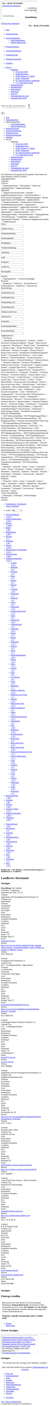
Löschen (4, 500)
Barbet (40, 340)
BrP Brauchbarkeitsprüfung (25, 418)
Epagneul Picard (24, 370)
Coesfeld (14, 590)
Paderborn (15, 731)
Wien (8, 865)
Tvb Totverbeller (23, 450)
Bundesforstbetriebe (11, 202)
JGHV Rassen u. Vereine (25, 76)
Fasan (31, 467)
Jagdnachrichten (12, 34)
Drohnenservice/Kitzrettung (31, 202)
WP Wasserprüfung (30, 462)
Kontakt (9, 1380)
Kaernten (9, 834)
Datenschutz (10, 1387)
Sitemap (9, 1393)
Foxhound (24, 372)
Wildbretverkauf (9, 222)
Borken (13, 581)
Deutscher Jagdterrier (11, 362)
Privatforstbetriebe (26, 214)
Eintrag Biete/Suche (18, 42)
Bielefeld (14, 568)
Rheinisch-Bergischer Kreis (21, 753)
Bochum (14, 573)
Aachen (14, 564)
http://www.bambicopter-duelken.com (15, 1215)
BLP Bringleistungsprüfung (35, 416)
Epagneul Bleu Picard (17, 367)
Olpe (13, 726)
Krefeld (14, 669)
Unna (13, 775)
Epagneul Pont (38, 370)
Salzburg (9, 847)
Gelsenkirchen (16, 625)
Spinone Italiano (24, 401)
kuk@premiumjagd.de (9, 1270)
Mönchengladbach (18, 709)
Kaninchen (20, 469)
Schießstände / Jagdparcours (28, 217)
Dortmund (15, 595)
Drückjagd (7, 495)
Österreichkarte (11, 825)
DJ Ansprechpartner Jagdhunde (28, 81)
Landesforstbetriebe (21, 212)
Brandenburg (11, 533)
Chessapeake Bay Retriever (19, 355)
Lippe (13, 682)
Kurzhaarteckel (38, 387)
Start (7, 30)
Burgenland (10, 829)
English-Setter (27, 365)
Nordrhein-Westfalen (14, 559)
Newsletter (10, 1391)
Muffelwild (38, 469)
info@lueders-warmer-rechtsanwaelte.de (16, 1165)
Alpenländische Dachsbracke (14, 340)
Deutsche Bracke (42, 360)
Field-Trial (34, 426)
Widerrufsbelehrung (13, 1385)
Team (8, 1378)
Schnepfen (17, 474)
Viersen (14, 779)
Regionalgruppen (12, 47)
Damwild (16, 467)
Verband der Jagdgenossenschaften (35, 219)
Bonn (13, 577)
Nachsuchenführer (32, 195)
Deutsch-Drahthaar (17, 358)
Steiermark (10, 851)
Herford (14, 647)
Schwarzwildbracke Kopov (34, 399)
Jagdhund (14, 70)
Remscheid (15, 740)
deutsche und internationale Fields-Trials (33, 421)
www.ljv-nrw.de (7, 1062)
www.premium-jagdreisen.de (12, 1275)
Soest (13, 762)
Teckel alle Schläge (16, 404)
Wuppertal (15, 792)
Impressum (10, 1382)
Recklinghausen (17, 735)
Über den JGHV (22, 72)
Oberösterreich (11, 843)
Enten (25, 467)
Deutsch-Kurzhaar (34, 358)
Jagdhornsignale (17, 85)
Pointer (22, 397)
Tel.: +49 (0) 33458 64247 (11, 1402)
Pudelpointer (32, 397)
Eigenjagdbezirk (9, 279)
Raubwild (15, 471)
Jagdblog (9, 63)
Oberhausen (15, 722)
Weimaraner (37, 409)
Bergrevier (7, 283)
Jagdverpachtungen (23, 188)
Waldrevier (20, 286)
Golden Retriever (23, 377)
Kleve (13, 665)
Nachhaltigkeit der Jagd (20, 96)
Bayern (9, 524)
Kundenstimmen (12, 1376)
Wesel (13, 788)
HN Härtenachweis (25, 428)
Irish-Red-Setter (29, 384)
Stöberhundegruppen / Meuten (36, 198)
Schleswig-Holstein (13, 814)
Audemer (31, 340)
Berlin (8, 529)
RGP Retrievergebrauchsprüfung (28, 440)
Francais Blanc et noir (37, 375)
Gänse (39, 481)
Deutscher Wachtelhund (31, 362)
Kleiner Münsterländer (20, 387)
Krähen (29, 469)
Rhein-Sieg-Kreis (17, 748)
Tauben (13, 476)
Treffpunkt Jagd (12, 55)
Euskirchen (15, 621)
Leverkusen (15, 678)
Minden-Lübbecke (18, 691)
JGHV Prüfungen (22, 78)
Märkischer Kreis (17, 704)
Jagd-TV (14, 94)
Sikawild (39, 474)
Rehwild (34, 471)
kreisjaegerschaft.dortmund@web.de (15, 1005)
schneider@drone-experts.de (12, 1211)
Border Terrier (29, 345)
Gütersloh (14, 630)
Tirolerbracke (31, 404)
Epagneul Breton (34, 367)
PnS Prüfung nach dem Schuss (22, 438)
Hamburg (9, 542)
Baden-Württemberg (13, 520)
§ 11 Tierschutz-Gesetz (24, 83)
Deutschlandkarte (12, 516)
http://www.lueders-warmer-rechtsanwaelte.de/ (19, 1169)
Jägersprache (16, 89)
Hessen (8, 546)
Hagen (13, 634)
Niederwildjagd (30, 495)
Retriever (18, 399)
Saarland (9, 801)
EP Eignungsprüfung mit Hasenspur (17, 423)
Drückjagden (25, 186)
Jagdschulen (13, 210)
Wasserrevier (32, 286)
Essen (13, 617)
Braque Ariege (9, 348)
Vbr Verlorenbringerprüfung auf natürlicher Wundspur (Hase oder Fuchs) (24, 452)
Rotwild (43, 471)
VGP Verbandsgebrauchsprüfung (21, 455)
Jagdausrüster (30, 205)
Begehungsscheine (10, 186)
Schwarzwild (28, 474)
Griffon (31, 379)
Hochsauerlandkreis (18, 656)
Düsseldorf (15, 608)
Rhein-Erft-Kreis (17, 744)
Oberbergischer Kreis (19, 718)
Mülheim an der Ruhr (19, 696)
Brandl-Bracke (43, 345)
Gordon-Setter (38, 377)
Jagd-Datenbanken (13, 38)
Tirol (8, 856)
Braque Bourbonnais (25, 348)
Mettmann (14, 687)
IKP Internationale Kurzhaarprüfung (32, 430)
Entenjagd (18, 495)
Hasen (10, 469)
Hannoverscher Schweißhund (25, 382)
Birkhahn (7, 467)
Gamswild (40, 467)
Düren (13, 603)
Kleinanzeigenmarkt (13, 59)
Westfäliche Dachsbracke (31, 411)
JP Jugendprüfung (17, 435)
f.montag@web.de (8, 941)
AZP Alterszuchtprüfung (12, 416)
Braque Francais (36, 350)
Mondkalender (16, 87)
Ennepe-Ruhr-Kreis (18, 612)
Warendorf (15, 784)
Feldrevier (18, 283)
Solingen (14, 766)
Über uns (9, 1374)
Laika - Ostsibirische (26, 389)
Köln (13, 674)
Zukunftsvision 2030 (19, 98)
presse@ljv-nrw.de (8, 1057)
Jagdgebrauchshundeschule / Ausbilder (18, 193)
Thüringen (10, 819)
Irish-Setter (41, 384)
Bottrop (14, 586)
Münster (14, 700)
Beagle (31, 343)
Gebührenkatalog (12, 1389)
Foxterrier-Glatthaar (18, 375)
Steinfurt (14, 770)
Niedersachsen (11, 555)
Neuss (13, 713)
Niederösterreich (12, 838)
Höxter (13, 661)
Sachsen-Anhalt (12, 810)
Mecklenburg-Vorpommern (16, 551)
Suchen (4, 498)
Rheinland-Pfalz (12, 797)
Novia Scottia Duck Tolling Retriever (30, 394)
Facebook (9, 1397)
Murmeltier (42, 483)
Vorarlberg (10, 860)
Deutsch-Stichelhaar (25, 360)
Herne (13, 652)
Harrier (42, 382)
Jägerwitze (15, 92)
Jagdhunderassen (22, 74)
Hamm (13, 639)
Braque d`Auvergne (20, 350)
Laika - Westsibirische (28, 392)
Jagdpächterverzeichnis (29, 207)
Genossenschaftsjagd (26, 279)
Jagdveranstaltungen (13, 51)
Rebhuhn (25, 471)
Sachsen (9, 805)
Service (9, 67)
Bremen (9, 538)
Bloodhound (17, 345)
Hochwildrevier (30, 283)
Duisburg (14, 599)
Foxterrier (34, 372)
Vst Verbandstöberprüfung (19, 460)
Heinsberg (15, 643)
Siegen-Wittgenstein (18, 757)
